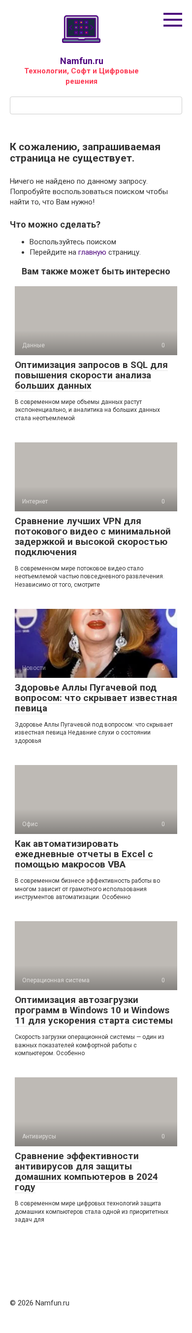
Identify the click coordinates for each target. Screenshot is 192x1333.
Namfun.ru (81, 61)
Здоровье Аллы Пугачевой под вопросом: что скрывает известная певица (96, 698)
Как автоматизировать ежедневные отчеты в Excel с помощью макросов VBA (84, 854)
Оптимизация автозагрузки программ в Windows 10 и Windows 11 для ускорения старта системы (94, 1010)
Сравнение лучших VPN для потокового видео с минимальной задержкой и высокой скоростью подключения (93, 536)
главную (92, 252)
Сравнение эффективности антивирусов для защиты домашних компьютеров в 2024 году (86, 1171)
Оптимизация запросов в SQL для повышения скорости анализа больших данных (91, 375)
